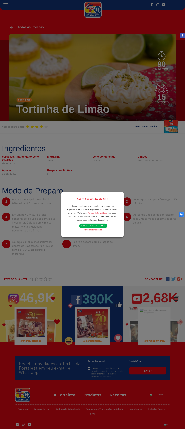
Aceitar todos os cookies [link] (93, 226)
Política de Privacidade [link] (97, 213)
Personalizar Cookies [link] (93, 230)
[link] (182, 35)
